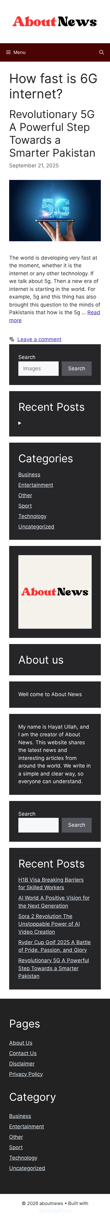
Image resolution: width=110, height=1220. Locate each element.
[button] (101, 52)
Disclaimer (22, 1064)
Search (26, 357)
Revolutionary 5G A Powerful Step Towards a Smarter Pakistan (52, 133)
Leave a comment (39, 339)
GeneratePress (55, 1210)
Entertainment (35, 485)
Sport (25, 506)
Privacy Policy (26, 1074)
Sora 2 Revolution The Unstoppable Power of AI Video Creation (49, 924)
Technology (32, 516)
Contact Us (23, 1053)
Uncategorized (36, 527)
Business (29, 474)
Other (25, 495)
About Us (20, 1043)
